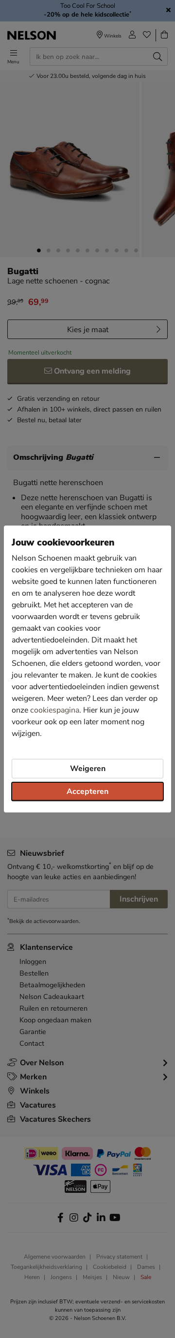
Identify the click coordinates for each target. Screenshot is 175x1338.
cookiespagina (54, 710)
